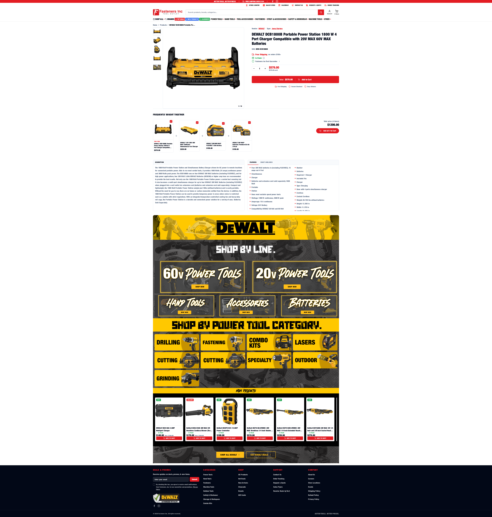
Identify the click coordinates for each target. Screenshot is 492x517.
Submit (194, 479)
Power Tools (207, 474)
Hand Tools (207, 479)
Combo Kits (207, 503)
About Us (311, 474)
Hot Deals (241, 479)
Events (310, 487)
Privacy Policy (313, 499)
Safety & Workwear (210, 495)
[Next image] (241, 68)
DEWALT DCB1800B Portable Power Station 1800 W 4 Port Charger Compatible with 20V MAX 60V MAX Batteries (163, 145)
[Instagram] (159, 506)
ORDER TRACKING (333, 5)
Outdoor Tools (208, 491)
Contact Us (277, 474)
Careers (311, 479)
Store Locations (314, 483)
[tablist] (293, 162)
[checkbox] (171, 121)
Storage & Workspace (211, 499)
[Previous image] (166, 68)
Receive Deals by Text (281, 491)
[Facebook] (154, 506)
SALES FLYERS (270, 5)
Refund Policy (313, 495)
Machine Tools (208, 487)
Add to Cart (295, 79)
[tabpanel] (293, 188)
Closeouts (242, 487)
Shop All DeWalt (228, 454)
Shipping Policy (314, 491)
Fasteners (207, 483)
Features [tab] (253, 162)
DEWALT (261, 28)
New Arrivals (243, 483)
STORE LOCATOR (254, 5)
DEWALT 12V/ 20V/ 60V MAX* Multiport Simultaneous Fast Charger (189, 144)
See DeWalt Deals (259, 454)
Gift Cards (242, 495)
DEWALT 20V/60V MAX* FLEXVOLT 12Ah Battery (214, 144)
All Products (243, 474)
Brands (241, 491)
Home (155, 25)
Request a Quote (279, 483)
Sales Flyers (278, 487)
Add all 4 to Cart (329, 131)
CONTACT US (299, 5)
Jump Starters (277, 28)
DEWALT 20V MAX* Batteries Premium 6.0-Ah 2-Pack (241, 144)
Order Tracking (278, 479)
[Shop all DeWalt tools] (246, 227)
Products (163, 25)
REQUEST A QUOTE (315, 5)
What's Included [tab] (266, 162)
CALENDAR (284, 5)
